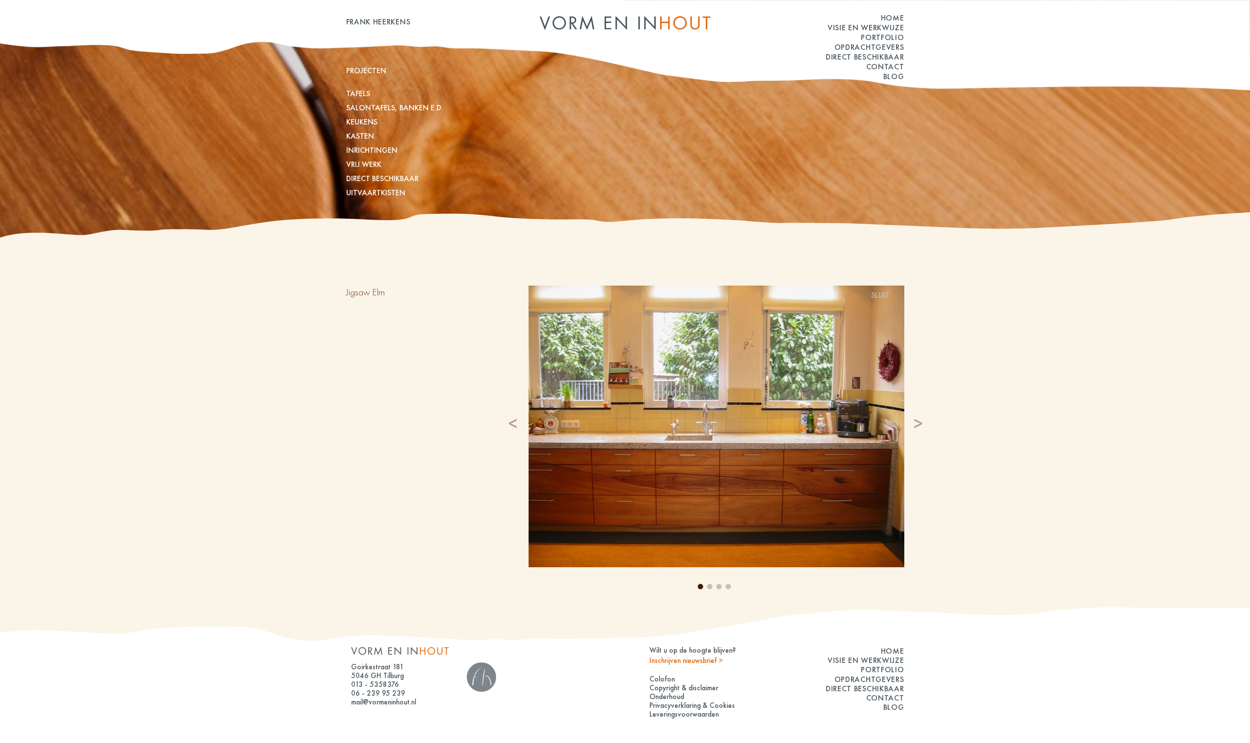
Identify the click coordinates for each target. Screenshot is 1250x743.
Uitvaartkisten (375, 192)
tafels (358, 93)
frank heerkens (378, 22)
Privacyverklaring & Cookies (692, 705)
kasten (360, 136)
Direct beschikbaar (865, 57)
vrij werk (363, 164)
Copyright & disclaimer (683, 687)
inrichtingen (371, 150)
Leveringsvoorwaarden (684, 714)
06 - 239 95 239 (378, 693)
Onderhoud (666, 696)
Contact (885, 67)
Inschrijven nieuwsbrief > (686, 660)
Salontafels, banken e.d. (394, 108)
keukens (361, 122)
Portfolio (882, 37)
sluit (880, 295)
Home (892, 18)
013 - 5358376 (375, 684)
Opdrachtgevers (869, 47)
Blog (893, 76)
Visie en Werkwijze (866, 27)
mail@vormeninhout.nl (383, 702)
